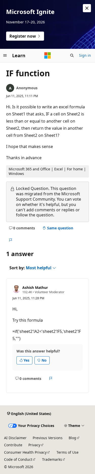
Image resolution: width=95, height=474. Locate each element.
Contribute (13, 444)
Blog (72, 437)
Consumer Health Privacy (25, 452)
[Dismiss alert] (87, 8)
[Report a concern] (10, 240)
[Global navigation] (5, 55)
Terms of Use (67, 452)
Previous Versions (48, 437)
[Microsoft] (47, 55)
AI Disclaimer (15, 437)
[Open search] (72, 55)
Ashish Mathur (35, 287)
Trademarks (52, 459)
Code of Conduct (18, 459)
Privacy (34, 444)
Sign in (85, 55)
